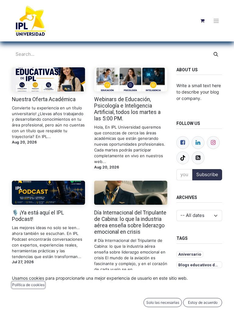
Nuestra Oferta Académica (44, 99)
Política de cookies (28, 284)
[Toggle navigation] (216, 21)
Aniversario (189, 254)
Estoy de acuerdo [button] (203, 302)
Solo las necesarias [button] (162, 302)
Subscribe (207, 174)
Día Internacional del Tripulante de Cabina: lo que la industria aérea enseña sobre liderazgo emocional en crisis (130, 222)
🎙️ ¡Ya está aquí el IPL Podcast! (38, 216)
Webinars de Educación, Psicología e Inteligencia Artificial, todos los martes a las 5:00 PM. (127, 109)
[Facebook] (182, 142)
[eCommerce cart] (202, 20)
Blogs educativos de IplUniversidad (200, 265)
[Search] (216, 54)
